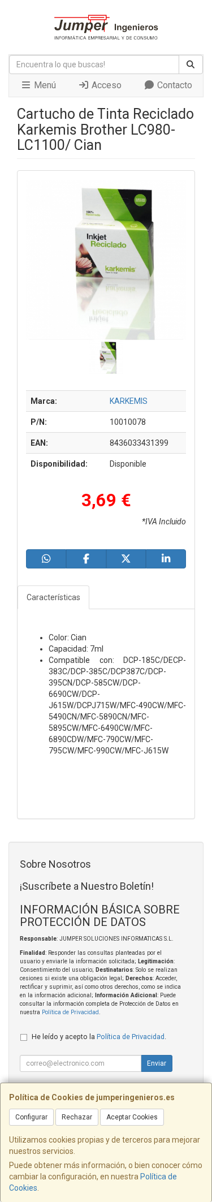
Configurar (31, 1117)
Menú (44, 85)
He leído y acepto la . (99, 1036)
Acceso (105, 85)
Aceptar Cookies (132, 1117)
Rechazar (77, 1117)
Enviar (156, 1063)
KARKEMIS (129, 401)
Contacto (173, 85)
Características (53, 597)
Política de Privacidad (70, 1012)
